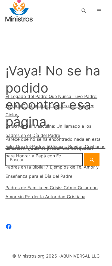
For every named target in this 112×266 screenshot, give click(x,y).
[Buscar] (90, 63)
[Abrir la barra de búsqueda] (83, 10)
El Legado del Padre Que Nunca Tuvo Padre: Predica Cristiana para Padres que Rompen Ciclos (51, 105)
